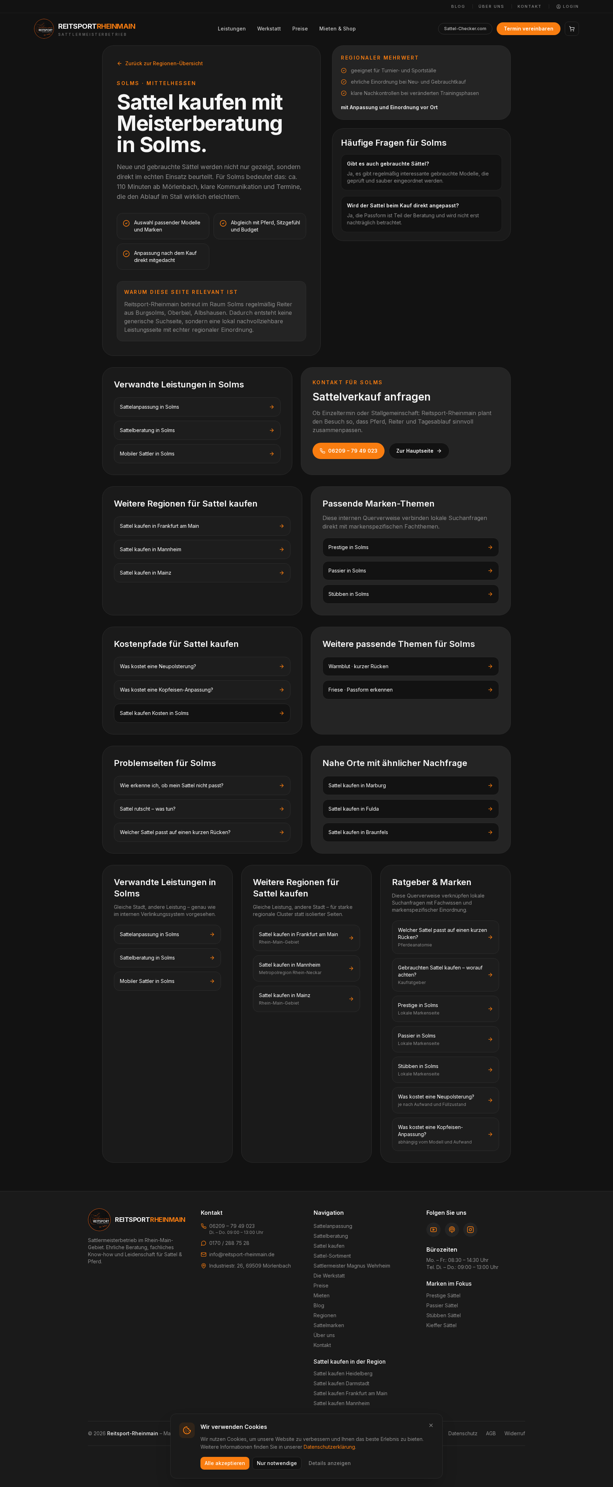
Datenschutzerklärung (329, 1447)
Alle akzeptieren (225, 1463)
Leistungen (232, 29)
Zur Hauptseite (414, 451)
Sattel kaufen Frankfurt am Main (350, 1393)
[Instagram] (470, 1230)
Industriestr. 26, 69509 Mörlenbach (250, 1266)
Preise (300, 29)
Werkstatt (269, 29)
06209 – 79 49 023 (352, 451)
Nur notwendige (277, 1463)
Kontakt (530, 6)
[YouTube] (433, 1230)
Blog (458, 6)
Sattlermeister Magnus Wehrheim (352, 1266)
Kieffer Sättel (441, 1325)
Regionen (325, 1315)
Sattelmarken (329, 1325)
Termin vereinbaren (528, 29)
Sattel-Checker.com (465, 28)
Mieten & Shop (337, 29)
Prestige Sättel (443, 1295)
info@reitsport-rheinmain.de (242, 1254)
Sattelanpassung (333, 1226)
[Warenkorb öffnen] (572, 29)
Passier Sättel (442, 1305)
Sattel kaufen (329, 1246)
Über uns (491, 6)
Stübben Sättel (443, 1315)
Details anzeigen (330, 1463)
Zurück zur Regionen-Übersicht (164, 63)
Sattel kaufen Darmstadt (341, 1383)
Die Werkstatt (329, 1276)
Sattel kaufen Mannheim (342, 1403)
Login (571, 6)
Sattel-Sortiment (332, 1256)
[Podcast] (452, 1230)
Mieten (322, 1295)
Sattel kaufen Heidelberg (343, 1373)
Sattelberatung (331, 1236)
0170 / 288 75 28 (229, 1243)
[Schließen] (431, 1425)
